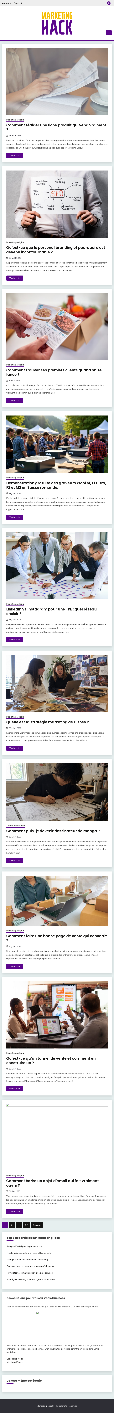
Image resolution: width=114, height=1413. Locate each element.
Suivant (37, 1225)
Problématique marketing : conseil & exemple (29, 1252)
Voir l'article (14, 155)
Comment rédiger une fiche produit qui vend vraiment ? (56, 127)
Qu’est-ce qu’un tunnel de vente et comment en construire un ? (51, 1060)
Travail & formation (15, 825)
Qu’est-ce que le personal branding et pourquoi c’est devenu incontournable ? (55, 250)
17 (26, 1225)
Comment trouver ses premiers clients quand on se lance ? (54, 372)
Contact (18, 3)
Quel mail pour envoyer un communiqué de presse (31, 1266)
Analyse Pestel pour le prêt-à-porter (25, 1246)
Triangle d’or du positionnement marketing (27, 1259)
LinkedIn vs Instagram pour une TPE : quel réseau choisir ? (51, 611)
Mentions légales (15, 1362)
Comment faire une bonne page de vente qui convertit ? (56, 938)
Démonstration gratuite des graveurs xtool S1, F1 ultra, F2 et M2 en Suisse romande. (56, 485)
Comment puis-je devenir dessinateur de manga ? (53, 831)
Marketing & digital (15, 119)
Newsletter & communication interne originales (30, 1272)
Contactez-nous (15, 1358)
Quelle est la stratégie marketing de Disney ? (47, 722)
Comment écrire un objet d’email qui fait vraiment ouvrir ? (52, 1183)
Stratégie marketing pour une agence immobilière (31, 1279)
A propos (6, 3)
